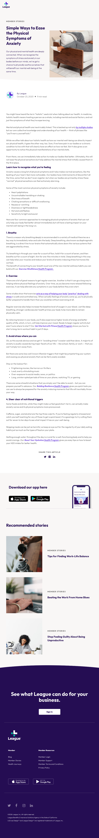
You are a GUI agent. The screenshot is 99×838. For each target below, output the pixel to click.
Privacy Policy (44, 768)
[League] (6, 5)
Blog (10, 757)
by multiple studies (84, 127)
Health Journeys (14, 764)
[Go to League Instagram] (23, 805)
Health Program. (46, 269)
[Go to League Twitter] (9, 805)
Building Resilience (45, 386)
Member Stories (15, 21)
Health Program (64, 326)
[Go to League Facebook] (16, 805)
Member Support (45, 760)
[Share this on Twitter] (45, 456)
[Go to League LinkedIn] (31, 805)
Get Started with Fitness (46, 326)
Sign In (49, 712)
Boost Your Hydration (34, 440)
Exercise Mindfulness (28, 269)
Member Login (44, 757)
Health (47, 440)
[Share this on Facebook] (50, 456)
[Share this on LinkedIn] (54, 456)
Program (55, 440)
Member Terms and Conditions (50, 764)
